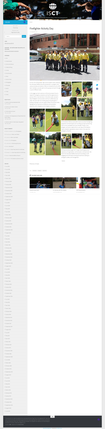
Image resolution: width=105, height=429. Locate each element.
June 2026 (8, 169)
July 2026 (8, 166)
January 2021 (8, 347)
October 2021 (8, 323)
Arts (7, 58)
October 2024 (8, 226)
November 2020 (9, 350)
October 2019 (8, 368)
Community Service (10, 64)
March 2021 (8, 341)
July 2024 (8, 235)
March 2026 (8, 178)
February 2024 (9, 248)
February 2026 (9, 181)
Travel (7, 91)
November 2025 (9, 190)
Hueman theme (21, 424)
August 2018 (8, 408)
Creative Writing (9, 67)
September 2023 (9, 263)
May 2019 (8, 384)
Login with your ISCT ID (9, 43)
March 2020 (8, 362)
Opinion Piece (8, 79)
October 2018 (8, 402)
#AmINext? (11, 146)
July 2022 (8, 299)
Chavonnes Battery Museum (14, 155)
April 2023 (8, 278)
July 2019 (8, 377)
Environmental (9, 73)
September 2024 (9, 229)
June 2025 (8, 205)
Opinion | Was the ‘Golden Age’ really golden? (15, 122)
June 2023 (8, 272)
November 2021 (9, 320)
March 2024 (8, 244)
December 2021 (9, 317)
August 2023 (8, 266)
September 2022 (9, 296)
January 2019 (8, 396)
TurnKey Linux (59, 428)
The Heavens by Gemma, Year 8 (17, 158)
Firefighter (39, 170)
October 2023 (8, 260)
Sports (7, 88)
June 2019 (8, 381)
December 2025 (9, 187)
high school (44, 170)
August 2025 (8, 199)
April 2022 (8, 305)
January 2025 (8, 220)
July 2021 (8, 332)
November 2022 (9, 290)
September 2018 (9, 405)
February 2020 (9, 365)
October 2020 (8, 353)
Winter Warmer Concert (10, 111)
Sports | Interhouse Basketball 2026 (13, 102)
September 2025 (9, 196)
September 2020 (9, 356)
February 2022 (9, 311)
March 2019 (8, 390)
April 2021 (8, 338)
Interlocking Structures (16, 143)
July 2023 (8, 269)
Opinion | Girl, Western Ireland (12, 106)
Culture (7, 70)
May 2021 (8, 335)
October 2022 (8, 293)
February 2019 (9, 393)
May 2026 (8, 172)
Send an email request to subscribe (11, 51)
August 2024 (8, 232)
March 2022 (8, 308)
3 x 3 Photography (17, 131)
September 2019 (9, 371)
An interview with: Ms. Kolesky (59, 190)
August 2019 (8, 374)
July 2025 (8, 202)
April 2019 (8, 387)
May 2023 (8, 275)
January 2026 (8, 184)
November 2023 (9, 257)
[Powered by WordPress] (10, 424)
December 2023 (9, 254)
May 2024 (8, 238)
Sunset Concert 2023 (34, 190)
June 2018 (8, 411)
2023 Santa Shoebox (80, 190)
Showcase (8, 85)
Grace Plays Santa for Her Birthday (17, 149)
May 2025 (8, 208)
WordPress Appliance (47, 428)
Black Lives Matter (15, 134)
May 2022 (8, 302)
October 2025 (8, 193)
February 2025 (9, 217)
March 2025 (8, 214)
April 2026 (8, 175)
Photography (8, 82)
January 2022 (8, 314)
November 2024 (9, 223)
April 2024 (8, 241)
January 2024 (8, 251)
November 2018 (9, 399)
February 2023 (9, 284)
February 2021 (9, 344)
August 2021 (8, 329)
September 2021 (9, 326)
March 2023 (8, 281)
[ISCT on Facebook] (24, 22)
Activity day (34, 170)
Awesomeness (9, 61)
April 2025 (8, 211)
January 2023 (8, 287)
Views (7, 94)
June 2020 (8, 359)
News (31, 22)
